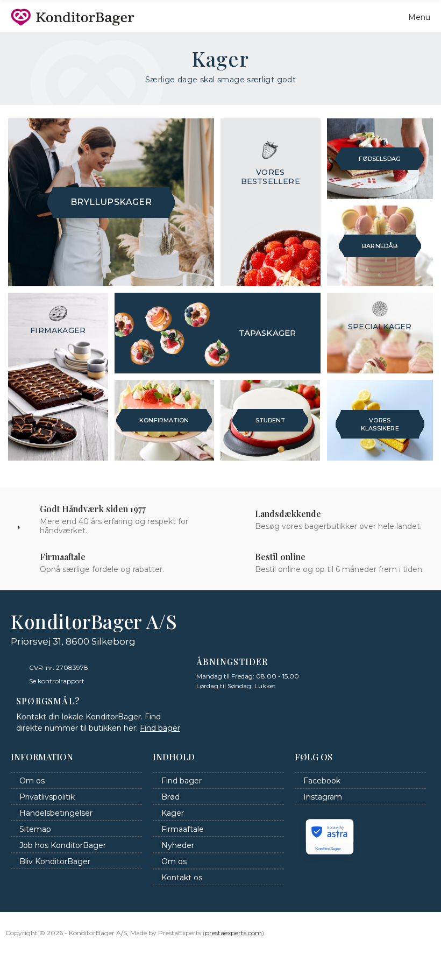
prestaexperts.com (233, 933)
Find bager (160, 728)
